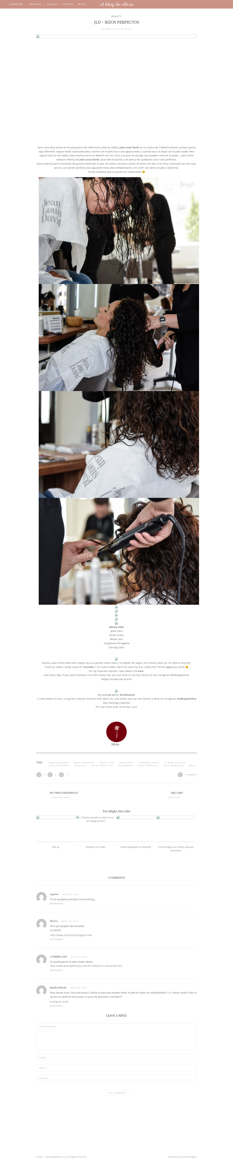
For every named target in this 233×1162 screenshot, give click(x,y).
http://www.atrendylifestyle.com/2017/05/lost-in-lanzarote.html (86, 965)
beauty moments (84, 762)
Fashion (35, 4)
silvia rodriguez (173, 765)
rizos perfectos (147, 765)
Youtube (88, 667)
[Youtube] (205, 4)
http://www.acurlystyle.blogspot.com (71, 935)
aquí (169, 667)
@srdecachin (127, 694)
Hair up (55, 846)
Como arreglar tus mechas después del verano (176, 848)
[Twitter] (195, 4)
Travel (68, 4)
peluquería (125, 765)
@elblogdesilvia (186, 698)
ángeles (54, 894)
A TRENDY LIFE (58, 956)
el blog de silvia (175, 762)
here (140, 671)
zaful (192, 765)
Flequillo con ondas (95, 846)
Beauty (53, 4)
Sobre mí (16, 4)
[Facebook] (190, 4)
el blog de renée (59, 1001)
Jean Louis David (129, 147)
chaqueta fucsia (149, 762)
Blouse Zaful (116, 627)
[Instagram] (200, 4)
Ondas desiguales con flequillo (135, 846)
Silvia (128, 29)
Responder (56, 903)
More (82, 4)
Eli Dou (54, 921)
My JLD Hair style (102, 765)
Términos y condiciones (49, 12)
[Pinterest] (209, 4)
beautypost (126, 762)
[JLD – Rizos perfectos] (116, 88)
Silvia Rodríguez (189, 1156)
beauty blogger (58, 762)
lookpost (80, 765)
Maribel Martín (58, 987)
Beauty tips (107, 762)
